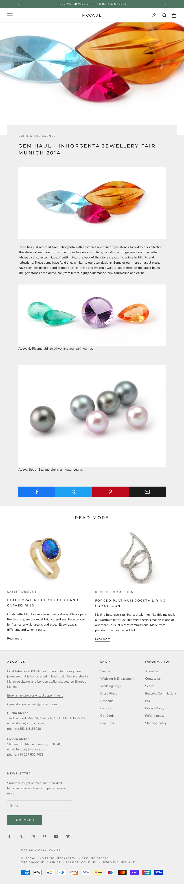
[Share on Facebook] (36, 492)
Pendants (107, 701)
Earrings (106, 708)
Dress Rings (108, 693)
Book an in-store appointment (92, 3)
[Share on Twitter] (73, 492)
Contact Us (153, 679)
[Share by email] (147, 492)
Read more (14, 638)
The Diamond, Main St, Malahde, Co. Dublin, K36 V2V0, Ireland (78, 862)
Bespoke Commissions (161, 693)
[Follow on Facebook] (9, 836)
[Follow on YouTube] (56, 836)
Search (105, 671)
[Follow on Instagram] (33, 836)
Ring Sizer (107, 723)
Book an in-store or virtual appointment (35, 695)
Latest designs (22, 591)
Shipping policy (155, 723)
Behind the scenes (37, 135)
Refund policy (154, 716)
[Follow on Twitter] (21, 836)
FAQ (148, 701)
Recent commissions (115, 592)
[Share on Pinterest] (110, 492)
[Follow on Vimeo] (68, 836)
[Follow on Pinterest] (44, 836)
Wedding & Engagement (117, 679)
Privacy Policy (154, 708)
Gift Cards (107, 716)
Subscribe (25, 820)
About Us (152, 671)
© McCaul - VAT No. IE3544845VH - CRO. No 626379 (65, 858)
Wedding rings (110, 686)
